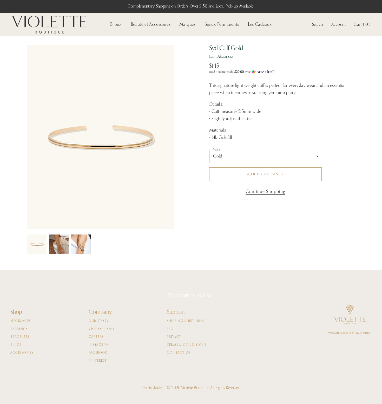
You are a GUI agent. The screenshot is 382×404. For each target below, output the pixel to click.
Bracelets (19, 336)
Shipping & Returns (185, 321)
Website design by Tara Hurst (350, 333)
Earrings (19, 329)
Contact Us (178, 352)
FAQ (170, 329)
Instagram (99, 345)
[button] (282, 71)
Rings (15, 345)
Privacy (174, 336)
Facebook (98, 352)
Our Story (99, 321)
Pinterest (98, 360)
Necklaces (20, 321)
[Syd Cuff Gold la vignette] (37, 244)
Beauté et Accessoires (150, 24)
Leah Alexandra (221, 57)
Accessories (22, 352)
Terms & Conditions (187, 345)
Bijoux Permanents (222, 24)
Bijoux (116, 24)
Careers (96, 336)
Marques (187, 24)
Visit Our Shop (102, 329)
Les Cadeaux (260, 24)
